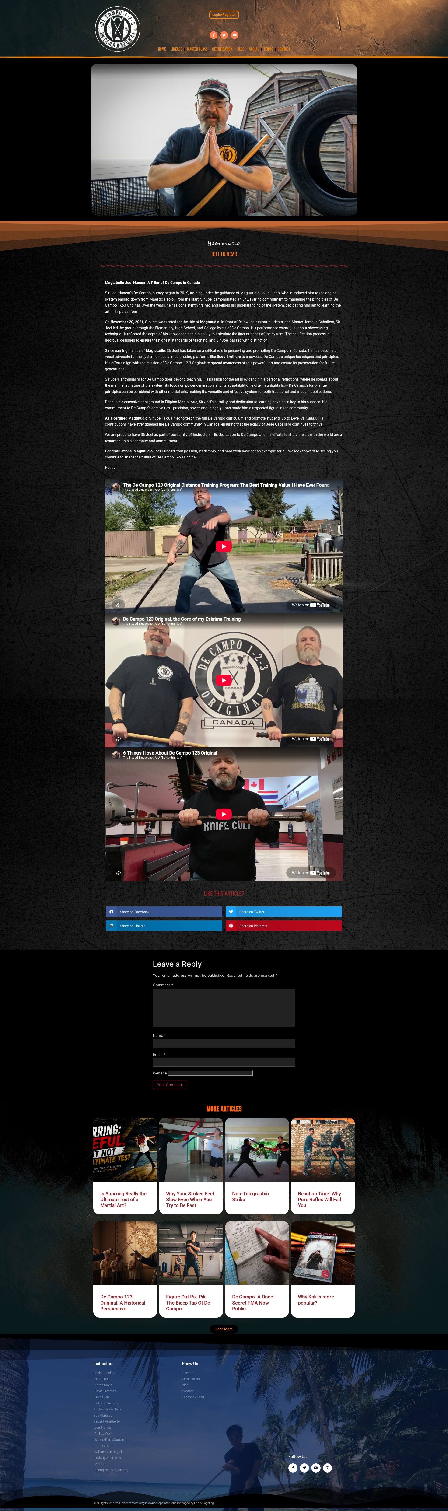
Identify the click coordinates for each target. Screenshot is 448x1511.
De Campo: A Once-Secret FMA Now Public (253, 1302)
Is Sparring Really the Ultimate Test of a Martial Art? (123, 1199)
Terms (268, 49)
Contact (284, 49)
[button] (164, 911)
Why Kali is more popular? (316, 1299)
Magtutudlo (224, 244)
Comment (163, 985)
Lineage (176, 49)
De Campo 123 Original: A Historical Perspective (122, 1302)
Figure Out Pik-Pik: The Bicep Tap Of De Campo (188, 1302)
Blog (241, 49)
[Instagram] (327, 1468)
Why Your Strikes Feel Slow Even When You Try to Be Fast (190, 1199)
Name (159, 1035)
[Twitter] (224, 35)
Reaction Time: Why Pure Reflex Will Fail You (319, 1199)
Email (159, 1054)
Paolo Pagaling (204, 1503)
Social (254, 49)
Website (160, 1073)
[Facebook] (293, 1468)
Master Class (197, 49)
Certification (222, 49)
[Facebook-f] (213, 35)
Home (162, 49)
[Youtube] (234, 35)
